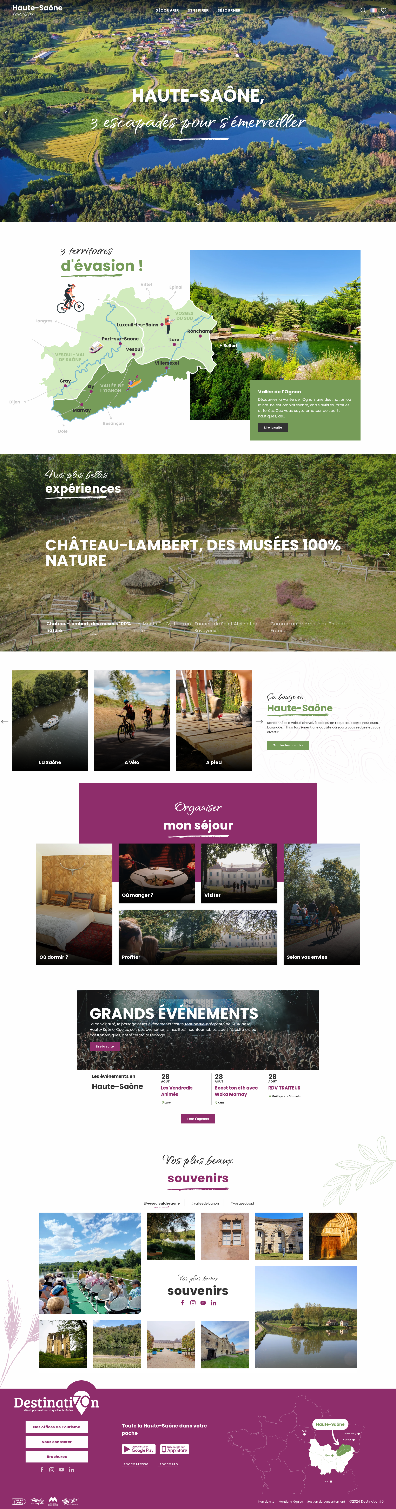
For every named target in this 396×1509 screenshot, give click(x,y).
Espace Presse (135, 1464)
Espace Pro (168, 1464)
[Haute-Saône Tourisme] (38, 10)
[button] (363, 10)
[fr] (373, 10)
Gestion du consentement (326, 1502)
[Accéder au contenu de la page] (198, 203)
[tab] (161, 1202)
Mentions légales (291, 1502)
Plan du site (266, 1502)
